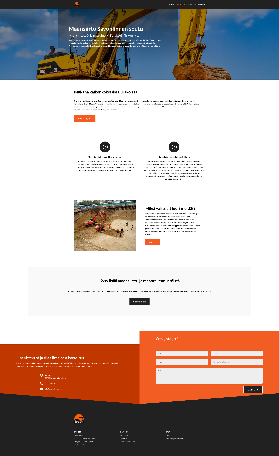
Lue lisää (152, 242)
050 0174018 (79, 445)
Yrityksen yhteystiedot (174, 439)
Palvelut (180, 4)
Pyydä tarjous (85, 118)
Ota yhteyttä (139, 301)
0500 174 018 (50, 383)
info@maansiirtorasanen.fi (55, 389)
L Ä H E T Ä (253, 389)
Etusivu (171, 4)
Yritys (190, 4)
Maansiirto (124, 436)
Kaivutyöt (123, 439)
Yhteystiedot (200, 4)
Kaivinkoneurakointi (127, 442)
